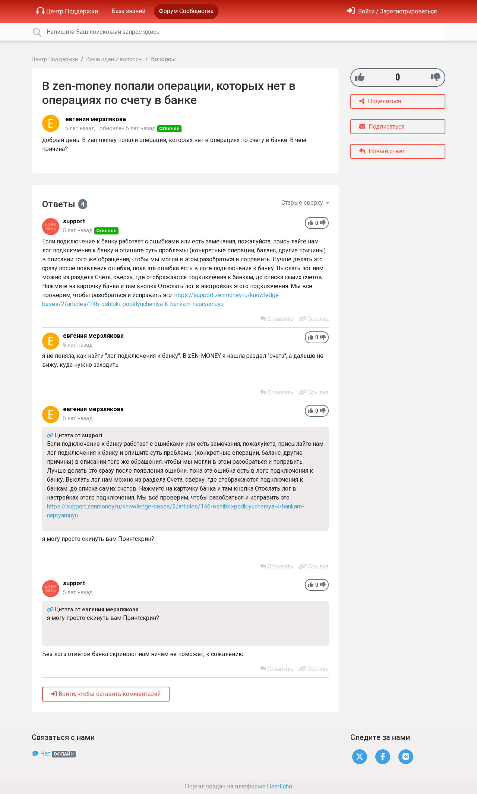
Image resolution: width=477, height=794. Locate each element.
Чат (56, 753)
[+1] (359, 77)
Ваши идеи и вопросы (114, 59)
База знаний (128, 11)
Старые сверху (303, 202)
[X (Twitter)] (359, 756)
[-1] (435, 77)
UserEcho (279, 786)
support (74, 221)
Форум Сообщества (186, 11)
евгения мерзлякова (95, 119)
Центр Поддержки (72, 11)
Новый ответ (386, 151)
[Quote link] (51, 435)
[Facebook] (382, 756)
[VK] (406, 756)
